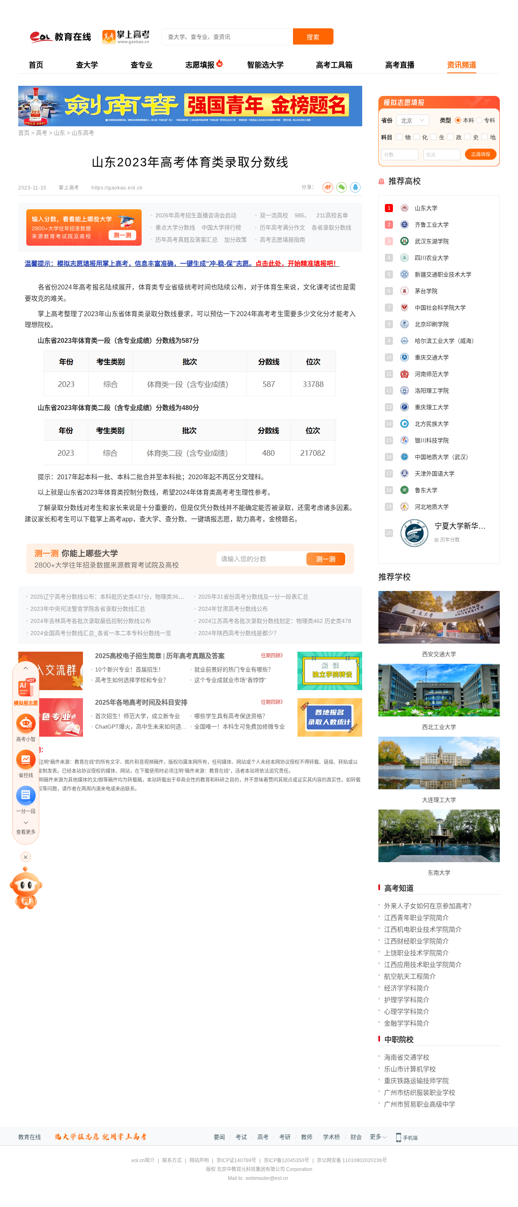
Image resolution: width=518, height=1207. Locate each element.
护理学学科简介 (406, 1000)
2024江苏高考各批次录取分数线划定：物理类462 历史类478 (274, 621)
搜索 (313, 37)
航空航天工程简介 (410, 976)
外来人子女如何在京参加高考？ (429, 906)
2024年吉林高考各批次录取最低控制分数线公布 (90, 621)
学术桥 (331, 1137)
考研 (285, 1137)
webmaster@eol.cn (267, 1178)
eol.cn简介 (143, 1160)
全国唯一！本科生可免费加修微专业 (239, 726)
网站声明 (199, 1160)
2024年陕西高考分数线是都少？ (238, 633)
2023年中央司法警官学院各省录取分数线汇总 (87, 609)
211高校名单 (332, 215)
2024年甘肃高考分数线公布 (233, 609)
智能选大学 (265, 65)
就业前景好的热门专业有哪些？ (234, 669)
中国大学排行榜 (221, 227)
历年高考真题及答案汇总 (186, 239)
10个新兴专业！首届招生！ (129, 669)
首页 (36, 65)
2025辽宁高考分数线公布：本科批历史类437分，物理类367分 (108, 596)
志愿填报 (199, 65)
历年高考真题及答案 (195, 655)
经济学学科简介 (406, 988)
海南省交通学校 (406, 1057)
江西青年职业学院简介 (416, 917)
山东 (59, 133)
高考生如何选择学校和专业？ (132, 680)
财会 (356, 1137)
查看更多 (26, 832)
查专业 (142, 65)
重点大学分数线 (175, 227)
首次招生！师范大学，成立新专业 (137, 716)
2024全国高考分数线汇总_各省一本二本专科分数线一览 (100, 633)
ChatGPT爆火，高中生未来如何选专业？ (146, 726)
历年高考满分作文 (282, 227)
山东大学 (449, 211)
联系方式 (172, 1160)
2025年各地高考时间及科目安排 (141, 702)
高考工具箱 (334, 65)
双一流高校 (274, 215)
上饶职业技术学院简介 (416, 953)
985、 (302, 215)
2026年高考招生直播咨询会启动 (195, 215)
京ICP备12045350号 (286, 1160)
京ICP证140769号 (236, 1160)
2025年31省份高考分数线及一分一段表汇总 (253, 596)
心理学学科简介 (406, 1011)
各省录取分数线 (331, 227)
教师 (306, 1137)
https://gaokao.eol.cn (117, 188)
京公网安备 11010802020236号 (352, 1160)
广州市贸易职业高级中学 (419, 1104)
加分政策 (235, 239)
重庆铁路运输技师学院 (416, 1080)
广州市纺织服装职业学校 (419, 1092)
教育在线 (29, 1137)
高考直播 (399, 65)
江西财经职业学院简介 (416, 941)
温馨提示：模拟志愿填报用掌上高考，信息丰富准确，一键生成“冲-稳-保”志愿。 (182, 263)
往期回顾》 (273, 656)
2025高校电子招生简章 (128, 655)
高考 (41, 133)
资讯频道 (461, 65)
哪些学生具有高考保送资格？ (231, 716)
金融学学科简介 (406, 1023)
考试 (241, 1137)
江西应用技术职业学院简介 (423, 964)
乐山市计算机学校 (410, 1069)
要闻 (219, 1137)
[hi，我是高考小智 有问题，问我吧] (25, 887)
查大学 (87, 65)
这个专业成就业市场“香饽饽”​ (230, 680)
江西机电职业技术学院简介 (423, 929)
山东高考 (83, 133)
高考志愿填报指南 (282, 239)
